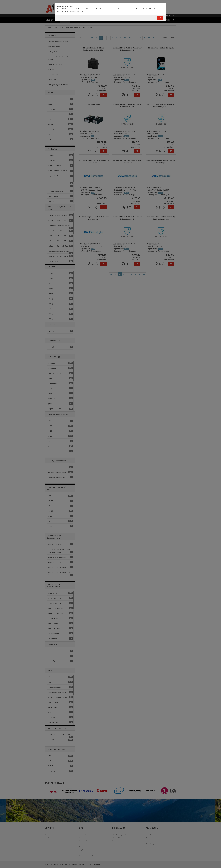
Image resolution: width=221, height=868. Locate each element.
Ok (160, 18)
